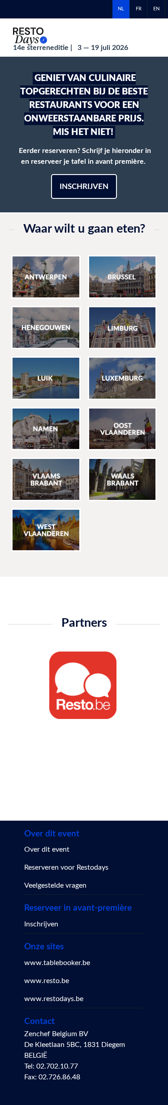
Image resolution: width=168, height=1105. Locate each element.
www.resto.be (46, 980)
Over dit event (46, 849)
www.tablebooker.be (57, 962)
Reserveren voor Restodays (66, 867)
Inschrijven (84, 186)
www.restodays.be (53, 998)
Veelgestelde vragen (55, 885)
